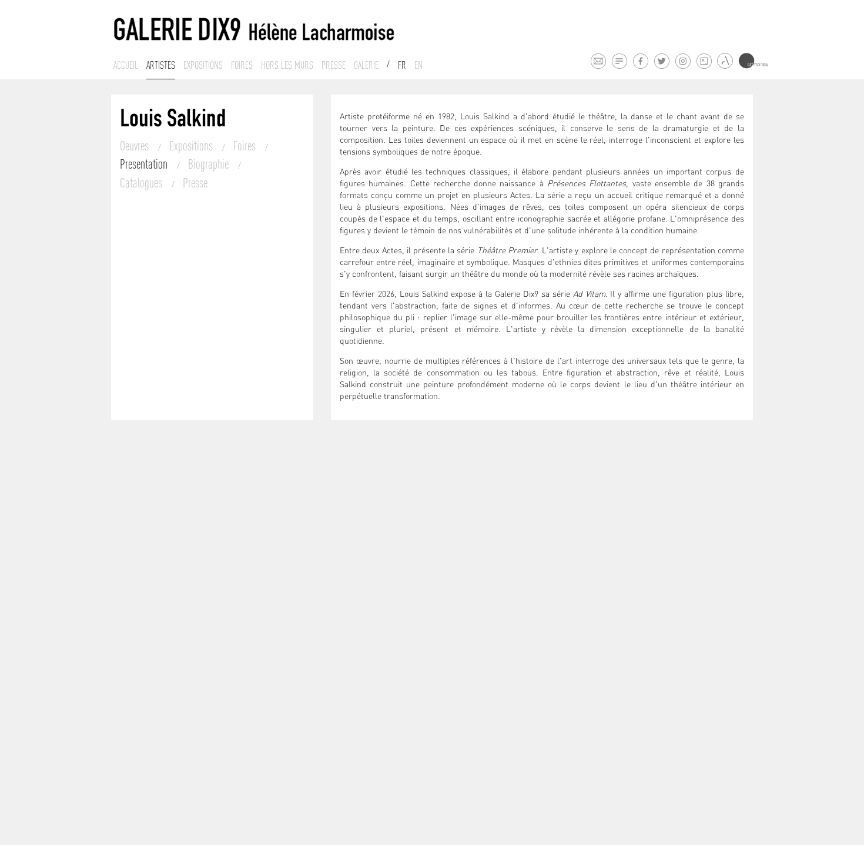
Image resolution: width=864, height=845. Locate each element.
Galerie (366, 65)
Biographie (209, 164)
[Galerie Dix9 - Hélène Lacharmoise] (254, 29)
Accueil (125, 65)
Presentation (145, 164)
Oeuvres (135, 145)
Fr (402, 65)
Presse (334, 65)
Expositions (203, 65)
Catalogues (142, 182)
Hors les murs (287, 65)
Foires (242, 65)
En (418, 65)
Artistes (160, 65)
